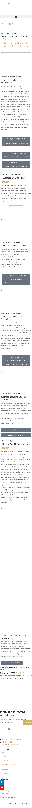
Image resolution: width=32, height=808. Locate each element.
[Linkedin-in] (2, 782)
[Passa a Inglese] (5, 24)
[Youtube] (2, 787)
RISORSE (5, 769)
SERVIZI (4, 756)
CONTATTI (5, 773)
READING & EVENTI (8, 765)
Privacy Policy (4, 791)
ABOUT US (5, 752)
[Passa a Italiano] (12, 24)
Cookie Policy (4, 793)
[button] (16, 16)
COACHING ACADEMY (9, 761)
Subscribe (27, 722)
